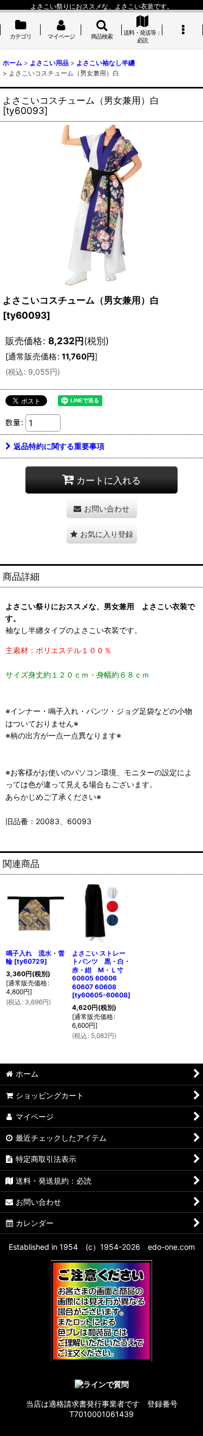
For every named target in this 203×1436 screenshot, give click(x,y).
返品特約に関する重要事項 (59, 446)
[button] (101, 30)
